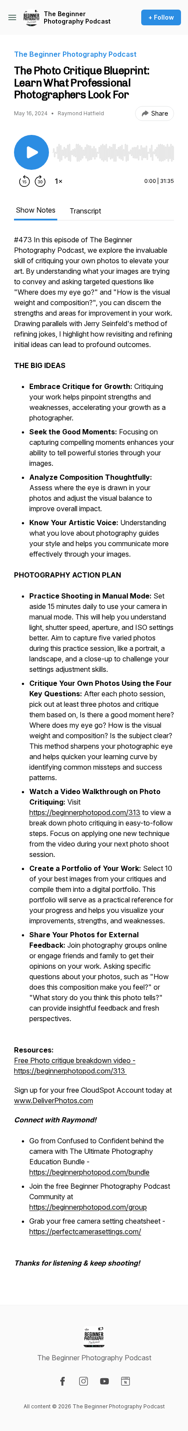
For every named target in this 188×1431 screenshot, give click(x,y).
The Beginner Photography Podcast (77, 17)
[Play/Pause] (31, 152)
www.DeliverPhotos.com (53, 1100)
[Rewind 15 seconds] (24, 181)
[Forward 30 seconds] (40, 181)
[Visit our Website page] (125, 1381)
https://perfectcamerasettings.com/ (85, 1231)
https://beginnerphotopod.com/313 (84, 812)
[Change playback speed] (58, 181)
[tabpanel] (94, 755)
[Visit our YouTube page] (104, 1381)
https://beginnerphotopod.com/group (88, 1207)
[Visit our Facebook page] (62, 1381)
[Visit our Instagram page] (83, 1381)
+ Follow (161, 17)
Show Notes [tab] (36, 210)
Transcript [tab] (85, 210)
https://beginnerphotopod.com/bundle (89, 1172)
